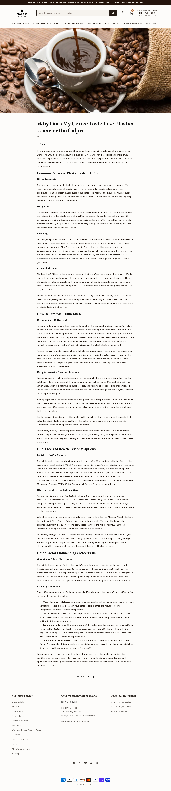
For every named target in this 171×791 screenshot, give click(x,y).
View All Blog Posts (120, 711)
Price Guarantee (19, 711)
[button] (20, 23)
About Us (16, 706)
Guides (15, 744)
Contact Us (17, 735)
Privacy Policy (18, 716)
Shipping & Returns (21, 702)
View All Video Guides (121, 702)
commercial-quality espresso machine (58, 258)
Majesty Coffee (88, 785)
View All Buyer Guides (121, 706)
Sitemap (15, 753)
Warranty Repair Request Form (26, 730)
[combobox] (73, 13)
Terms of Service (20, 721)
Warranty (16, 725)
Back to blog (87, 676)
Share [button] (42, 144)
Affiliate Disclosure (21, 749)
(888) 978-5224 (69, 701)
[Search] (112, 13)
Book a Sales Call (20, 739)
